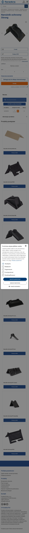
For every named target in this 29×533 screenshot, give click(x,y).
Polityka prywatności (17, 260)
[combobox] (25, 246)
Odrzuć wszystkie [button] (15, 283)
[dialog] (14, 266)
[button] (14, 286)
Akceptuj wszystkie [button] (15, 279)
